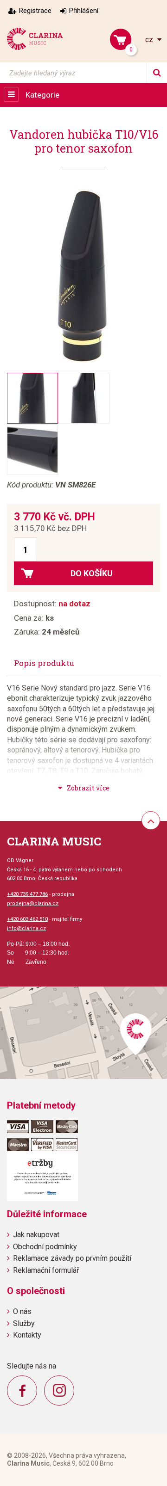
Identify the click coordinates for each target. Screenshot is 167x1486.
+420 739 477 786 (27, 894)
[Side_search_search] (156, 72)
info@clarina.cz (26, 928)
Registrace (35, 10)
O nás (22, 1311)
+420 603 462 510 (27, 919)
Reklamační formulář (46, 1270)
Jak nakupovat (36, 1234)
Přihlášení (83, 10)
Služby (24, 1323)
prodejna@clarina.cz (32, 903)
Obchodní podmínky (45, 1246)
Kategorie (42, 94)
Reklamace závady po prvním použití (72, 1258)
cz (150, 39)
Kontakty (27, 1335)
